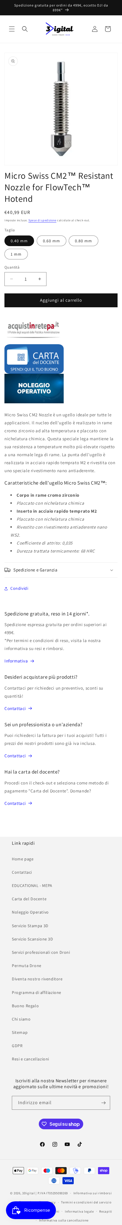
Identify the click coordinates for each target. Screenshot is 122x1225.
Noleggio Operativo (30, 912)
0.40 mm (19, 240)
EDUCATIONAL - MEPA (32, 885)
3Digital (28, 1193)
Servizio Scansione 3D (32, 939)
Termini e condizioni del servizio (86, 1202)
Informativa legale (79, 1211)
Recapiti (105, 1211)
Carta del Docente (29, 898)
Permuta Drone (26, 965)
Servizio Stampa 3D (30, 925)
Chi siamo (21, 1019)
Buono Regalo (25, 1005)
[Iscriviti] (103, 1103)
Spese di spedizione (42, 220)
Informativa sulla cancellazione (64, 1220)
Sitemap (20, 1032)
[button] (11, 28)
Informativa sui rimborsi (92, 1193)
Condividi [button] (19, 588)
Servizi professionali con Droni (41, 952)
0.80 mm (83, 240)
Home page (22, 859)
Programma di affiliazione (36, 992)
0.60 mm (51, 240)
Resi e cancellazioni (30, 1059)
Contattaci (15, 708)
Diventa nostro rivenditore (37, 979)
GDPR (17, 1045)
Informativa (16, 661)
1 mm (16, 254)
